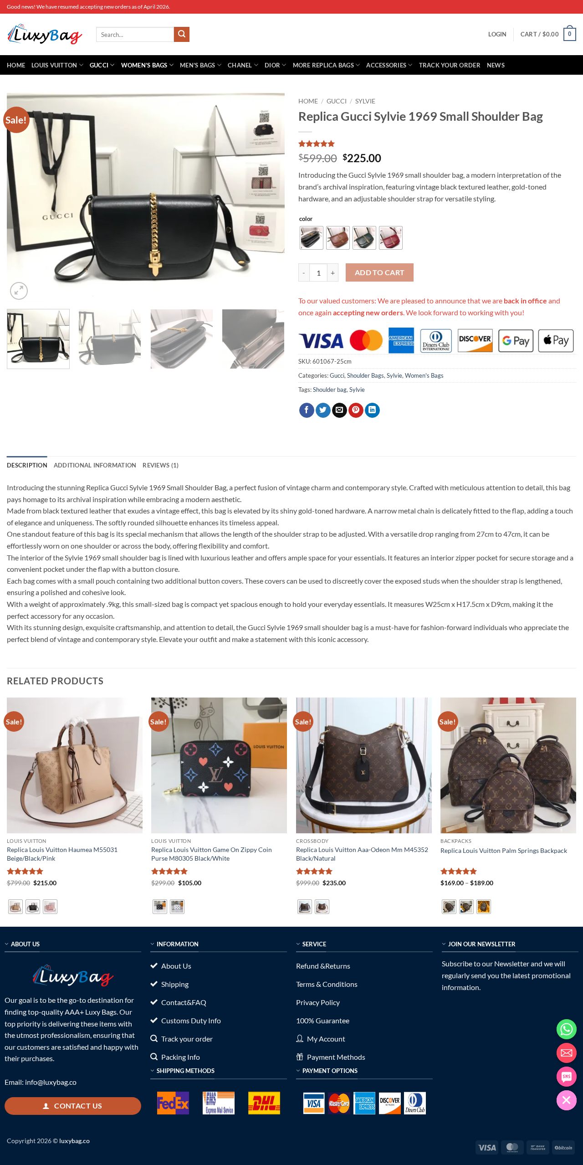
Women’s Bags (144, 65)
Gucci (99, 65)
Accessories (386, 65)
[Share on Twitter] (323, 410)
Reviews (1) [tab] (161, 465)
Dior (272, 65)
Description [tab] (27, 465)
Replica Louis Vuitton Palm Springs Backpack (503, 850)
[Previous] (23, 197)
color (305, 219)
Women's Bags (424, 375)
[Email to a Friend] (339, 410)
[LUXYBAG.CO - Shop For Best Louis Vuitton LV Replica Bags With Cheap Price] (44, 34)
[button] (497, 34)
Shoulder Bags (365, 375)
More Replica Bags (323, 65)
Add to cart (380, 272)
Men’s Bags (197, 65)
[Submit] (181, 34)
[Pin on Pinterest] (355, 410)
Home (16, 65)
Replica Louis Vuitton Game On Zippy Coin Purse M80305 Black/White (211, 854)
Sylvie (365, 101)
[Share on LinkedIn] (372, 410)
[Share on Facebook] (306, 410)
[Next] (268, 197)
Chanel (240, 65)
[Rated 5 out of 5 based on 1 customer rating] (437, 143)
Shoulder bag (330, 389)
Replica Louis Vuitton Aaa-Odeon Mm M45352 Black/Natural (362, 854)
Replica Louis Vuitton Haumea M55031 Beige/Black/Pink (62, 854)
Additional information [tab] (95, 465)
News (496, 65)
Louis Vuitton (54, 65)
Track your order (450, 65)
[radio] (311, 237)
